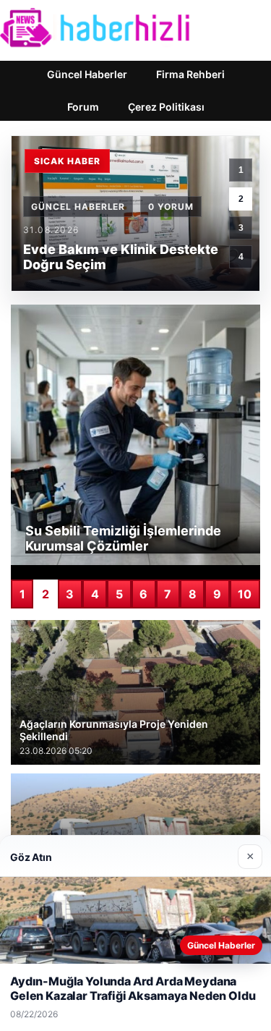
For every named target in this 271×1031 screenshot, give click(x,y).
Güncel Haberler (87, 74)
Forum (83, 107)
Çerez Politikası (166, 107)
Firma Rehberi (190, 74)
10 (244, 594)
